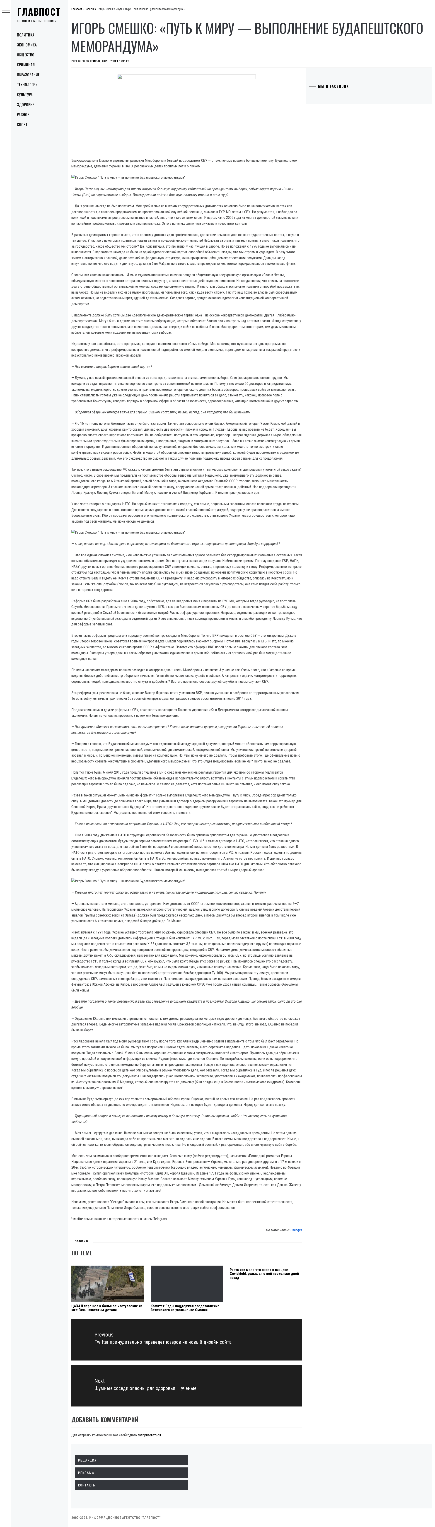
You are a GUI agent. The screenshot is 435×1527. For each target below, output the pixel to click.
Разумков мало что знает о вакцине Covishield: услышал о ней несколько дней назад (264, 1274)
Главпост (38, 11)
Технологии (27, 84)
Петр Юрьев (121, 61)
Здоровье (25, 104)
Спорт (22, 124)
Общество (25, 55)
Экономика (27, 45)
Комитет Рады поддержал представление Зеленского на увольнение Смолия (185, 1308)
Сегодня (296, 1230)
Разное (23, 114)
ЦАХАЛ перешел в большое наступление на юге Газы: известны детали (107, 1308)
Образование (28, 74)
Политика (25, 35)
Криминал (26, 65)
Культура (25, 94)
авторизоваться (149, 1435)
